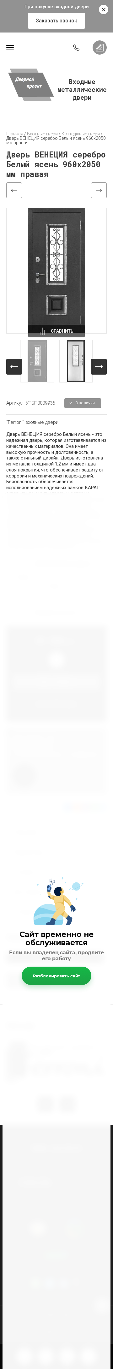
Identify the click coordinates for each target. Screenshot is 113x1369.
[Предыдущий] (14, 190)
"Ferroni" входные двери (32, 422)
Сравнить (62, 331)
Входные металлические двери (82, 89)
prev (14, 367)
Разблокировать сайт (56, 975)
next (99, 367)
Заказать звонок (56, 21)
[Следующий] (99, 190)
